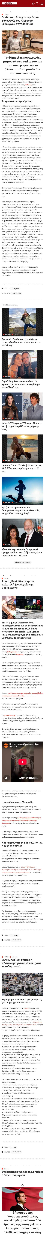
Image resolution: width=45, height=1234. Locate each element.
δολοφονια (15, 289)
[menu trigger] (41, 3)
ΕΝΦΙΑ (26, 1008)
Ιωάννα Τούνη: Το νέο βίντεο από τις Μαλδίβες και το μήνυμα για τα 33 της (22, 468)
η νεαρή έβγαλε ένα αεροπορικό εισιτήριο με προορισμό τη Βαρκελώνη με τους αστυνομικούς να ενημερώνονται (21, 869)
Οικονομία (15, 956)
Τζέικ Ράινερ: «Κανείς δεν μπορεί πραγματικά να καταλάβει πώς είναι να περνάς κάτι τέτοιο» (22, 552)
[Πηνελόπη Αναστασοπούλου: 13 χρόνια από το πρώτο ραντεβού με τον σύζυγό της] (22, 364)
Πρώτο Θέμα (16, 293)
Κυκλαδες (15, 935)
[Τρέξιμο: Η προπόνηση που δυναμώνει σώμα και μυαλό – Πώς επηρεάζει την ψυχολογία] (22, 491)
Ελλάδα (6, 14)
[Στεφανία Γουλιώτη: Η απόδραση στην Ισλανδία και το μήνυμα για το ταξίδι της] (22, 322)
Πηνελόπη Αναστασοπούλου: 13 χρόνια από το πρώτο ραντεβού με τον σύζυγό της (21, 384)
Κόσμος (6, 1168)
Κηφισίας (19, 654)
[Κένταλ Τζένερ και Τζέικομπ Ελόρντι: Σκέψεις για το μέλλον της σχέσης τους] (22, 406)
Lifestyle (8, 334)
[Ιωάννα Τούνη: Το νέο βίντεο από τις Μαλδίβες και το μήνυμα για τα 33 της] (22, 448)
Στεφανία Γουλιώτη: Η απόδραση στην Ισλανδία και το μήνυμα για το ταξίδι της (21, 342)
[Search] (37, 3)
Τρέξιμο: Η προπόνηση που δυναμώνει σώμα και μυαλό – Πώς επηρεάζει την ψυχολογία (20, 510)
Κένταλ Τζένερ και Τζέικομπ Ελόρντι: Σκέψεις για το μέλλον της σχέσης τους (22, 426)
